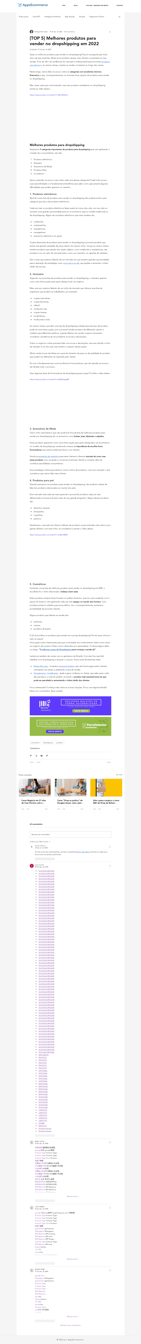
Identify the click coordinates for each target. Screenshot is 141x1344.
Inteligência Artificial (52, 17)
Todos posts (23, 17)
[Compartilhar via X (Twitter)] (36, 756)
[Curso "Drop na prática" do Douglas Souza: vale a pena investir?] (70, 788)
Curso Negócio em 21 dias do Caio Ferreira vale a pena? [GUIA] (33, 801)
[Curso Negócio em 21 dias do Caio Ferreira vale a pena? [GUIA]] (35, 788)
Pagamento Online (96, 17)
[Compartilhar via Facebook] (31, 756)
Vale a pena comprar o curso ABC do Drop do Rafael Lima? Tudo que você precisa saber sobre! (106, 801)
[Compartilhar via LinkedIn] (42, 756)
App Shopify (70, 17)
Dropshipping (35, 748)
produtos (59, 743)
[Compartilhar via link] (47, 756)
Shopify (82, 17)
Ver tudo (119, 775)
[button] (119, 17)
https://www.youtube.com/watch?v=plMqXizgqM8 (49, 379)
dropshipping (48, 743)
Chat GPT (36, 17)
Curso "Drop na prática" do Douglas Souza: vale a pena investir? (70, 801)
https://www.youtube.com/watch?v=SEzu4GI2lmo (49, 95)
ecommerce (35, 743)
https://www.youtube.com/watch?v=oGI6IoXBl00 (49, 535)
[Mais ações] (110, 31)
